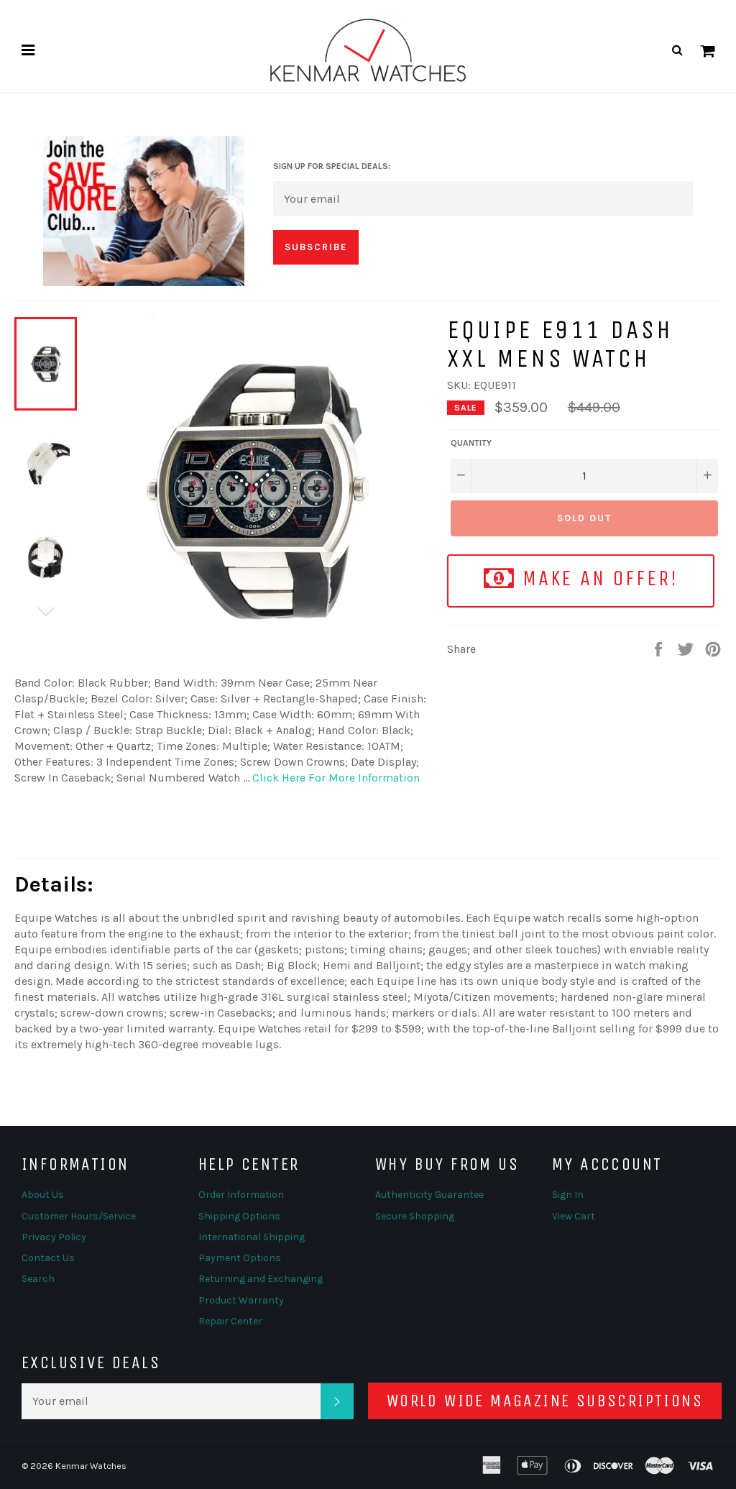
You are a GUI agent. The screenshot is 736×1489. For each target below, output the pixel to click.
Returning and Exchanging (260, 1279)
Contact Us (48, 1258)
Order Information (241, 1194)
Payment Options (239, 1258)
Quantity (471, 443)
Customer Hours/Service (79, 1216)
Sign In (568, 1194)
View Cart (573, 1216)
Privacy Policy (54, 1237)
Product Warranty (241, 1300)
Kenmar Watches (90, 1465)
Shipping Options (239, 1216)
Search (38, 1279)
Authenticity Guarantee (429, 1194)
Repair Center (230, 1321)
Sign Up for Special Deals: (331, 166)
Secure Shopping (414, 1216)
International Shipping (251, 1237)
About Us (43, 1194)
